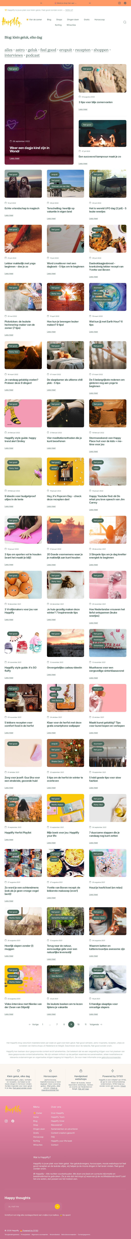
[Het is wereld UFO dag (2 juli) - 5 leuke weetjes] (107, 184)
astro (20, 50)
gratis (11, 526)
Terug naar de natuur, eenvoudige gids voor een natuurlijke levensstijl (62, 949)
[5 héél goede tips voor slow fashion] (107, 753)
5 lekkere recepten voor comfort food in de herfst (19, 724)
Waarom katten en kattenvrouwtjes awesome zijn (107, 947)
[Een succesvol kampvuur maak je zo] (102, 133)
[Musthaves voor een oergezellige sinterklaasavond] (107, 643)
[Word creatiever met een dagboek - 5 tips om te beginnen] (65, 239)
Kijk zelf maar (83, 1089)
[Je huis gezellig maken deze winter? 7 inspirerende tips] (65, 585)
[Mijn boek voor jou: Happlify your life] (65, 808)
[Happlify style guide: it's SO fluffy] (23, 643)
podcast (33, 55)
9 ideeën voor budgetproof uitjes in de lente (20, 498)
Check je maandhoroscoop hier (50, 1089)
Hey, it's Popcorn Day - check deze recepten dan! (64, 498)
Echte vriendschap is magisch (22, 208)
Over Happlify (57, 1113)
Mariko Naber (57, 804)
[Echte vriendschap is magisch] (23, 184)
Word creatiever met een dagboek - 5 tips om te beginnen (65, 265)
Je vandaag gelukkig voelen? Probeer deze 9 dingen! (21, 381)
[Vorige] (41, 3)
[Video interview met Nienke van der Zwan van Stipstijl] (23, 979)
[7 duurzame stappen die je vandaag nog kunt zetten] (107, 808)
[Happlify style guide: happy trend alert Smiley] (23, 413)
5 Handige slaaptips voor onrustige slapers (103, 1005)
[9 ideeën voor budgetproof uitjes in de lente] (23, 472)
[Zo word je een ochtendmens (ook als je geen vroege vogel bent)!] (23, 863)
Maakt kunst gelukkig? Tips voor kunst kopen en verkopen (107, 724)
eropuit (65, 50)
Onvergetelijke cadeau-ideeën (64, 667)
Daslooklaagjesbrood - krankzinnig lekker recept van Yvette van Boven (106, 266)
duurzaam (98, 288)
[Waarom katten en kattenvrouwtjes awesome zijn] (107, 921)
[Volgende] (89, 3)
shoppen (101, 50)
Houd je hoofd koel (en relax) (105, 887)
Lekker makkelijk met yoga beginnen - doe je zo (20, 265)
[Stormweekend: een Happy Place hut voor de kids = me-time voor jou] (107, 413)
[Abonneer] (57, 1206)
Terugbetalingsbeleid (12, 1234)
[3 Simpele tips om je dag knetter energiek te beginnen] (107, 530)
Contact (54, 1145)
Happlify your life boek (61, 1141)
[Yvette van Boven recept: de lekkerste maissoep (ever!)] (65, 863)
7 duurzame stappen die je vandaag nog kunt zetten (104, 834)
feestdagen (98, 639)
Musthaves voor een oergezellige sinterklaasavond (106, 669)
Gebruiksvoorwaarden (68, 1234)
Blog (35, 1121)
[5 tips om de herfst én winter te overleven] (65, 753)
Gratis (36, 1133)
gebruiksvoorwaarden (111, 1057)
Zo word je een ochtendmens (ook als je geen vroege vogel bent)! (22, 891)
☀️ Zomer (37, 1113)
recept (96, 235)
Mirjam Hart (98, 976)
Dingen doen (39, 1129)
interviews (14, 55)
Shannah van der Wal (60, 186)
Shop (35, 1125)
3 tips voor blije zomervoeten (95, 102)
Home (36, 1117)
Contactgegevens (84, 1234)
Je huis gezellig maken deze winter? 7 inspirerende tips (63, 611)
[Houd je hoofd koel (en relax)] (107, 863)
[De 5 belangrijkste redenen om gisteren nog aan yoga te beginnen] (107, 355)
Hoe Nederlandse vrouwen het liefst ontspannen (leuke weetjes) (107, 612)
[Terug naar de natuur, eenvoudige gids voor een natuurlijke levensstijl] (65, 921)
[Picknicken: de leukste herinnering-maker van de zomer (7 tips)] (23, 297)
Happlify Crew (57, 1121)
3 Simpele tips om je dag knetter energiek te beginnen (107, 556)
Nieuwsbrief (56, 1125)
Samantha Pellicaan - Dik (62, 918)
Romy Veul (56, 293)
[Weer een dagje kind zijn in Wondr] (39, 114)
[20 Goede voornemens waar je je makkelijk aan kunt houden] (65, 530)
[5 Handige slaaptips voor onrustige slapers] (107, 979)
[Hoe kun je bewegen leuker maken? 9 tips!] (65, 297)
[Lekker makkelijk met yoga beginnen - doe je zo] (23, 239)
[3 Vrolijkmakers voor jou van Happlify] (23, 585)
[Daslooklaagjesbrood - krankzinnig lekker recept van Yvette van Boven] (107, 239)
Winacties (37, 1145)
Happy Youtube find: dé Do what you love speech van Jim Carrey (106, 499)
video (96, 468)
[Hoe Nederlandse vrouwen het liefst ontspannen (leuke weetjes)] (107, 585)
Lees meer (15, 158)
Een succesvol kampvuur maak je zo (100, 156)
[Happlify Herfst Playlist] (23, 808)
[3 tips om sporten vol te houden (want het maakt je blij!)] (23, 530)
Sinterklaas (98, 645)
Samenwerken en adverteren (64, 1129)
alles (8, 50)
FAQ (53, 1137)
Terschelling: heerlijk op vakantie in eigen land (60, 210)
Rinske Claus (57, 761)
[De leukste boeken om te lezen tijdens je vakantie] (65, 979)
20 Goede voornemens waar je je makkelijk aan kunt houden (65, 556)
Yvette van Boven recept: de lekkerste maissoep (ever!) (63, 889)
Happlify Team (57, 1117)
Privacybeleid (25, 1234)
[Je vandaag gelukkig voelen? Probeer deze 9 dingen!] (23, 355)
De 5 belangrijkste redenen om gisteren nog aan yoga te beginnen (106, 383)
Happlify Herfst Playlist (18, 832)
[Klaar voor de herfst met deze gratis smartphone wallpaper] (65, 698)
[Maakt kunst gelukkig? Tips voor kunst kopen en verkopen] (107, 698)
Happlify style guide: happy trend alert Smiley (20, 439)
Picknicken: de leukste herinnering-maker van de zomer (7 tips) (20, 324)
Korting (36, 1141)
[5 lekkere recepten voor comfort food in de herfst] (23, 698)
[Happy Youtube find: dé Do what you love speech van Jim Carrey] (107, 472)
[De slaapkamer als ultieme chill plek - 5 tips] (65, 355)
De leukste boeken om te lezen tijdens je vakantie (65, 1005)
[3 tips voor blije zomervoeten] (102, 78)
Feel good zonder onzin (22, 1088)
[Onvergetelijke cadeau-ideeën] (65, 643)
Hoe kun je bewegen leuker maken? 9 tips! (63, 323)
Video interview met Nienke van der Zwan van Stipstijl (23, 1005)
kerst (54, 755)
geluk (32, 50)
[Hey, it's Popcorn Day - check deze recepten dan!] (65, 472)
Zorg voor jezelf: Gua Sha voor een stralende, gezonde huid (22, 779)
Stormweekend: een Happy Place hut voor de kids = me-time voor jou (105, 441)
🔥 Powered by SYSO (29, 1230)
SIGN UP (69, 10)
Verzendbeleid (55, 1234)
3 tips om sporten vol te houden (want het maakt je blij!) (23, 556)
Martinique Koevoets (102, 299)
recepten (82, 50)
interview (13, 976)
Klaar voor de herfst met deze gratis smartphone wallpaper (64, 724)
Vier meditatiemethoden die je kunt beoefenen (64, 439)
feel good (48, 50)
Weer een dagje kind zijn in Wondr (29, 149)
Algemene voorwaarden (40, 1234)
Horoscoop (38, 1137)
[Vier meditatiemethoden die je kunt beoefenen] (65, 413)
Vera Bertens (57, 700)
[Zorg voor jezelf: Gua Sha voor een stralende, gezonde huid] (23, 753)
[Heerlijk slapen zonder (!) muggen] (23, 921)
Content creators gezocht (63, 1133)
